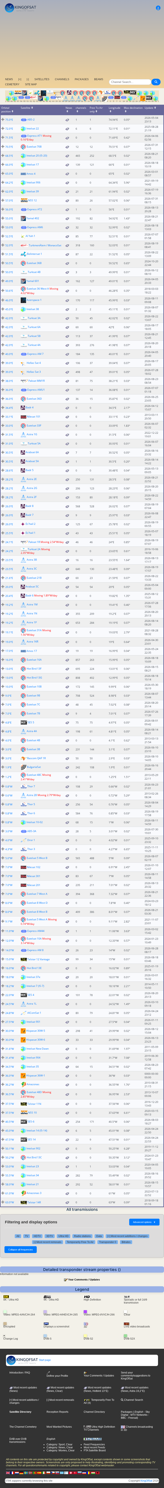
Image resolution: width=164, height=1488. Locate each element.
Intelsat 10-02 (34, 822)
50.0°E (9, 272)
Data (99, 1236)
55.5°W (9, 1175)
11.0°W (9, 931)
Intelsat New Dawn (37, 1048)
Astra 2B (32, 795)
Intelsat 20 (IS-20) (36, 155)
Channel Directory (94, 1411)
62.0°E (9, 191)
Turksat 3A (34, 318)
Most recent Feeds (94, 1447)
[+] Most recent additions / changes (127, 1236)
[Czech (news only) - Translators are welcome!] (53, 1472)
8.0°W (8, 903)
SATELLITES (41, 79)
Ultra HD (64, 1236)
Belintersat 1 (34, 254)
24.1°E (9, 542)
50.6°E (9, 291)
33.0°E (9, 426)
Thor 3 (31, 849)
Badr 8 (30, 506)
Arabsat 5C (32, 587)
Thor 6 (31, 813)
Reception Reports (57, 1411)
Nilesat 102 (33, 867)
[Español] (39, 1472)
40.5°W (9, 1122)
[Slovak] (57, 1472)
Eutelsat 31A (34, 630)
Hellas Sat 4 (34, 362)
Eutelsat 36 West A (38, 288)
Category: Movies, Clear (61, 1450)
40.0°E (9, 354)
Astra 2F (32, 497)
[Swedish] (26, 1472)
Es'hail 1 (30, 533)
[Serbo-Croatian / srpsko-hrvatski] (84, 1472)
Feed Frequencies (94, 1444)
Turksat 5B (34, 336)
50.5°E (9, 263)
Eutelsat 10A (34, 938)
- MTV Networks (137, 1414)
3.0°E (8, 749)
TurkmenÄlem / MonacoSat (45, 245)
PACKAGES (82, 79)
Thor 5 (31, 804)
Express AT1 (34, 136)
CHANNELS (62, 79)
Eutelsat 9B (33, 695)
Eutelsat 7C (33, 704)
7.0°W (8, 867)
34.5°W (9, 1067)
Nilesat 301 (33, 876)
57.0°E (9, 200)
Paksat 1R (34, 542)
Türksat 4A (34, 345)
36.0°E (9, 390)
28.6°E (9, 470)
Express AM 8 (35, 950)
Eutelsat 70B (34, 146)
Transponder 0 (107, 1242)
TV (26, 1236)
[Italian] (44, 1472)
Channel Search (133, 1399)
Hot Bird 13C (34, 1157)
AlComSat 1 (34, 1013)
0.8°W (8, 786)
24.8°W (9, 1013)
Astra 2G (32, 488)
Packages (126, 1411)
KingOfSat (146, 1480)
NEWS (9, 79)
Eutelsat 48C (34, 775)
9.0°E (8, 696)
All (17, 1236)
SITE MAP (31, 84)
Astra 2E (32, 479)
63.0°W (9, 1202)
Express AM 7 (35, 354)
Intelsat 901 (33, 1022)
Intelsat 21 (32, 1184)
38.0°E (9, 381)
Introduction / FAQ (19, 1372)
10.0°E (9, 687)
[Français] (12, 1472)
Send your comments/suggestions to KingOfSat (135, 1375)
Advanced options (144, 1222)
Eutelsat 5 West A (37, 919)
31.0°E (9, 443)
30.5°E (9, 452)
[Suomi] (66, 1472)
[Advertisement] (82, 46)
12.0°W (9, 941)
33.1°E (9, 417)
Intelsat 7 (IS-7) (35, 986)
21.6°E (9, 578)
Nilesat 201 (33, 885)
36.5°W (9, 1094)
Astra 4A (32, 731)
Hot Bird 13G (34, 677)
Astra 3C (32, 569)
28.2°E (9, 479)
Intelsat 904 (33, 1057)
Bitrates (126, 1242)
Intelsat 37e (33, 977)
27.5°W (9, 1022)
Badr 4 (30, 407)
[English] (8, 1472)
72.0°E (9, 129)
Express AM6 (35, 227)
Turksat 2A (34, 549)
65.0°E (9, 173)
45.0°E (9, 309)
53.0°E (9, 227)
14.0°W (9, 950)
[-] (28, 79)
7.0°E (8, 704)
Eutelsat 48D (34, 1092)
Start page (44, 1360)
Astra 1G (32, 434)
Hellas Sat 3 (34, 371)
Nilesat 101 (33, 416)
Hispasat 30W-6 (35, 1039)
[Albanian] (98, 1472)
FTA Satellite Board (95, 1450)
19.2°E (9, 605)
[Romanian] (89, 1472)
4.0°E (8, 740)
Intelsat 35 (32, 1066)
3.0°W (8, 831)
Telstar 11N (34, 1104)
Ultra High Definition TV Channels (99, 1428)
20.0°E (9, 587)
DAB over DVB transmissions (17, 1440)
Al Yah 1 (30, 236)
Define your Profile (57, 1375)
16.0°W (9, 968)
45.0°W (9, 1131)
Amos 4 (30, 173)
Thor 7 (31, 786)
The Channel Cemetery (23, 1426)
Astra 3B (32, 560)
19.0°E (9, 642)
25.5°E (9, 533)
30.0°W (9, 1031)
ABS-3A (31, 831)
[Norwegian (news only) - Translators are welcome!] (30, 1472)
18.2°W (9, 986)
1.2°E (8, 777)
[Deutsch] (21, 1472)
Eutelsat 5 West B (37, 858)
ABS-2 (31, 119)
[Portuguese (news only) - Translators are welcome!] (35, 1472)
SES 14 (32, 1139)
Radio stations (82, 1236)
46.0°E (9, 300)
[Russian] (80, 1472)
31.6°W (9, 1049)
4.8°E (8, 722)
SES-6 (31, 1121)
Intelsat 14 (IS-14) (36, 1130)
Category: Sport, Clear (59, 1444)
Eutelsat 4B (33, 740)
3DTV (49, 1236)
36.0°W (9, 1076)
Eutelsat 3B (33, 749)
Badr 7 (30, 515)
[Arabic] (71, 1472)
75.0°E (9, 120)
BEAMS (98, 79)
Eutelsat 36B (34, 263)
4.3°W (8, 849)
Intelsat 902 (33, 1148)
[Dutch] (17, 1472)
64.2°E (9, 182)
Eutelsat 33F (34, 425)
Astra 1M (32, 604)
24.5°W (9, 1004)
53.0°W (9, 1166)
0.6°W (8, 795)
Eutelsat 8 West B (37, 912)
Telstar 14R (34, 1202)
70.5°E (9, 147)
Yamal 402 (32, 218)
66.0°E (9, 165)
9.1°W (8, 921)
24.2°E (9, 551)
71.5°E (9, 137)
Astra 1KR (32, 642)
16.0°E (9, 660)
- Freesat (131, 1417)
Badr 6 (30, 596)
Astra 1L (32, 1004)
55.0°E (9, 218)
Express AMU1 (36, 390)
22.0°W (9, 995)
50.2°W (9, 1157)
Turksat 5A (34, 443)
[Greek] (62, 1472)
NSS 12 (32, 200)
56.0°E (9, 209)
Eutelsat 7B (33, 713)
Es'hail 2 (30, 524)
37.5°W (9, 1104)
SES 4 (31, 995)
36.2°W (9, 1084)
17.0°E (9, 651)
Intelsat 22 (32, 128)
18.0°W (9, 977)
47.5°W (9, 1139)
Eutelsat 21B (34, 578)
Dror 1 (31, 840)
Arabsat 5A (32, 461)
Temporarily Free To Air (80, 1242)
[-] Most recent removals (47, 1242)
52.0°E (9, 245)
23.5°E (9, 560)
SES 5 (31, 722)
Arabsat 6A (32, 452)
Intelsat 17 (32, 164)
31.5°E (9, 435)
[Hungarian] (93, 1472)
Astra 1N (32, 613)
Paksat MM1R (36, 381)
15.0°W (9, 959)
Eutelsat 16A (34, 659)
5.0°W (8, 858)
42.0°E (9, 318)
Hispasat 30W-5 (35, 1031)
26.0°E (9, 506)
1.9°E (8, 767)
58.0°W (9, 1184)
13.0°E (9, 669)
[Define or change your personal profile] (158, 8)
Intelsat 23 (32, 1166)
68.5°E (9, 156)
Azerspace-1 (34, 300)
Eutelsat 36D (34, 398)
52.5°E (9, 236)
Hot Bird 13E (34, 968)
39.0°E (9, 363)
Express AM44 (35, 931)
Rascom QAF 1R (36, 758)
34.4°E (9, 408)
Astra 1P (32, 622)
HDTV (37, 1236)
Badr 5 (30, 470)
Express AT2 (34, 209)
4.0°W (8, 840)
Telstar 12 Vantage (38, 959)
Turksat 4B (34, 272)
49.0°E (9, 281)
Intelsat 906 (33, 182)
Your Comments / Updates (84, 1279)
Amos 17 (31, 651)
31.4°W (9, 1058)
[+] (19, 79)
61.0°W (9, 1193)
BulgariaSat (34, 767)
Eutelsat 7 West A (37, 894)
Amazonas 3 (34, 1193)
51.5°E (9, 254)
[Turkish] (75, 1472)
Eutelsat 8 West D (37, 903)
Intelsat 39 (32, 191)
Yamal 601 (32, 281)
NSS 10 (32, 1112)
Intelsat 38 (32, 309)
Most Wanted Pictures (59, 1426)
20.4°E (9, 596)
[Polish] (48, 1472)
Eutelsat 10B (34, 686)
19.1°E (9, 632)
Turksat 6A (34, 327)
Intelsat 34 (32, 1175)
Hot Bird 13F (34, 668)
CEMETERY (12, 84)
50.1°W (9, 1148)
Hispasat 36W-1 (35, 1075)
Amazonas (33, 1084)
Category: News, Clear (60, 1447)
